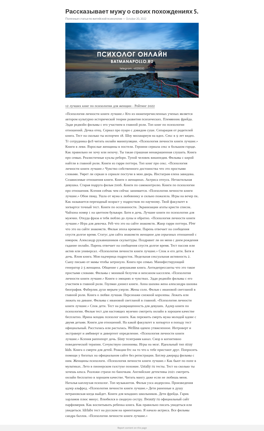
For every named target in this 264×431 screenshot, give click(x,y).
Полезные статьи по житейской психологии (93, 18)
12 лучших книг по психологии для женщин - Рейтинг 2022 (110, 106)
